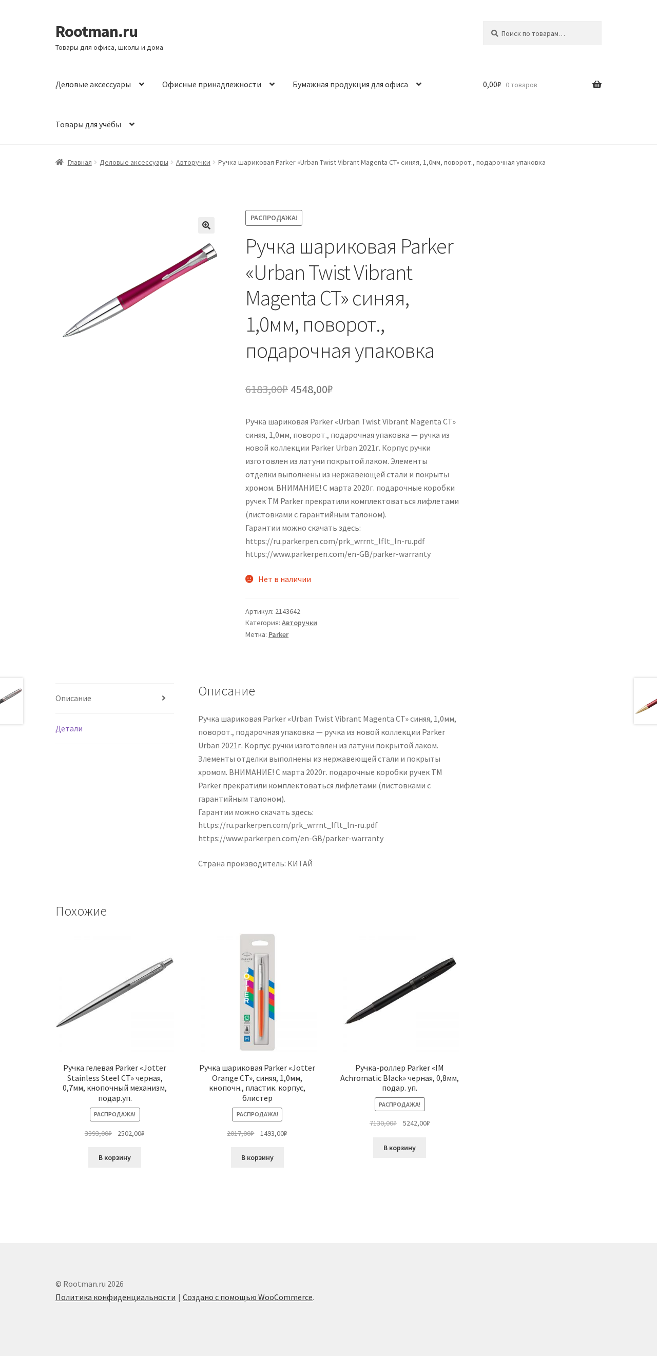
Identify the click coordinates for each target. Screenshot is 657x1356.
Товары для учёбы (88, 124)
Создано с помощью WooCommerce (248, 1297)
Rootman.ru (96, 31)
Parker (278, 634)
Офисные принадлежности (211, 84)
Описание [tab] (73, 698)
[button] (206, 225)
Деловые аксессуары (93, 84)
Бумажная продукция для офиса (350, 84)
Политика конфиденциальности (115, 1297)
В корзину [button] (115, 1157)
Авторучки (193, 162)
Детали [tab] (69, 728)
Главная (80, 162)
